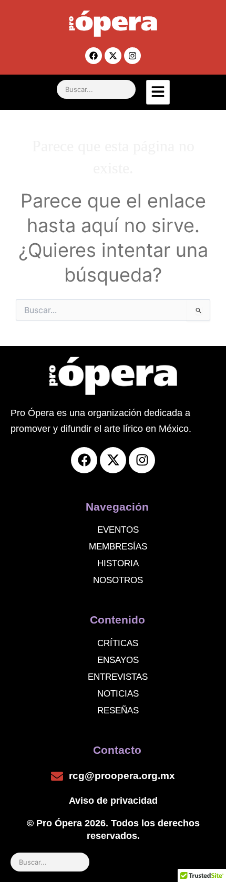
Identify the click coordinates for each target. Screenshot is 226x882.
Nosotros (118, 580)
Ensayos (118, 660)
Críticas (117, 643)
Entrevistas (118, 677)
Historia (118, 563)
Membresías (118, 547)
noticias (118, 694)
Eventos (118, 530)
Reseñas (118, 710)
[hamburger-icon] (158, 92)
